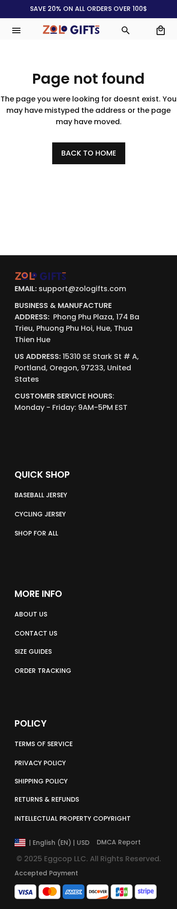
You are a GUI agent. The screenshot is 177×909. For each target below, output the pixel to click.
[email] (82, 289)
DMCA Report (119, 842)
